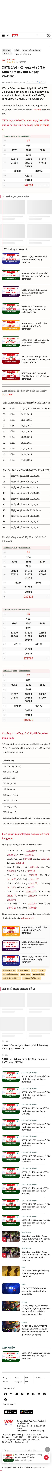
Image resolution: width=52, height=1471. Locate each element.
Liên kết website (41, 1378)
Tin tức (7, 50)
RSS (26, 1378)
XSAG (31, 875)
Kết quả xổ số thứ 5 (11, 974)
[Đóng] (48, 1453)
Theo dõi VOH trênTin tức (36, 82)
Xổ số (17, 50)
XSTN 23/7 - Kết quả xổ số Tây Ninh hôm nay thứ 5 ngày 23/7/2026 (36, 1143)
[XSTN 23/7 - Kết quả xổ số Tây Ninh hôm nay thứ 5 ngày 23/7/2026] (11, 1140)
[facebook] (5, 1394)
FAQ (26, 1382)
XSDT (10, 854)
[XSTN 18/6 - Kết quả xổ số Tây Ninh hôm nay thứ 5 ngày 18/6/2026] (11, 1220)
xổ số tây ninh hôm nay (12, 978)
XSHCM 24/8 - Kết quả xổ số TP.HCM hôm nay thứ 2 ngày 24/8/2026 (35, 276)
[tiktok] (16, 1394)
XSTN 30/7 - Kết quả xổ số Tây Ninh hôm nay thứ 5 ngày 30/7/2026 (36, 1127)
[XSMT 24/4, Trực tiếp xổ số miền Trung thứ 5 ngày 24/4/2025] (11, 945)
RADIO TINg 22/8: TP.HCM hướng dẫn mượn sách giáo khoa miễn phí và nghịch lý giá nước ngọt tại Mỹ (35, 1330)
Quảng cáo (6, 1378)
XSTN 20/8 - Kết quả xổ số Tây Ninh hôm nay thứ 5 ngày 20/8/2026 (36, 1079)
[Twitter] (44, 1394)
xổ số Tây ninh (24, 970)
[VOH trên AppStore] (11, 1412)
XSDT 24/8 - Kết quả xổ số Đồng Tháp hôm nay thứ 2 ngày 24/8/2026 (34, 309)
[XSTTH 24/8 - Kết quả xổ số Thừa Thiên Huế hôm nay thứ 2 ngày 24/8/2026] (11, 358)
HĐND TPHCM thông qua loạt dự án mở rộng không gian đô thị (34, 1291)
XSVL (10, 887)
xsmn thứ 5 (26, 974)
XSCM (28, 854)
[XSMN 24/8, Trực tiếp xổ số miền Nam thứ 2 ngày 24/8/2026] (11, 258)
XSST (30, 871)
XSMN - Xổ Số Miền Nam (31, 50)
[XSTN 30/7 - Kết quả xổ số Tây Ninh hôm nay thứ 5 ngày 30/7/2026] (11, 1124)
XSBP (10, 899)
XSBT (43, 858)
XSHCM (30, 850)
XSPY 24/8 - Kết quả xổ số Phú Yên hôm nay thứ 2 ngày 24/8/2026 (35, 376)
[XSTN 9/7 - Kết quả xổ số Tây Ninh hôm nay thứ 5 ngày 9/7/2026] (11, 1172)
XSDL (31, 903)
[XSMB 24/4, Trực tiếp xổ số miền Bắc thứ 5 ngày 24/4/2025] (11, 931)
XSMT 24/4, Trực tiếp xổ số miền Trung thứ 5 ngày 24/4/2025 (34, 944)
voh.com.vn (26, 918)
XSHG (10, 895)
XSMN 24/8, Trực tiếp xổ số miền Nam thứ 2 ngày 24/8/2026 (34, 259)
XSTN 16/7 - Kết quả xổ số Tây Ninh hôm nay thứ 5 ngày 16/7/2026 (36, 1159)
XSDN (32, 866)
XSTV (29, 887)
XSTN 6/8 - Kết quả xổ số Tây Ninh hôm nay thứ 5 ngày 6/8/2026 (35, 1111)
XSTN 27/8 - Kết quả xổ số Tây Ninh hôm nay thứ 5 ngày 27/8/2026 (36, 1355)
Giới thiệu (5, 1450)
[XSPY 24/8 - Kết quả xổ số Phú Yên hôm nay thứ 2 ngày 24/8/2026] (11, 375)
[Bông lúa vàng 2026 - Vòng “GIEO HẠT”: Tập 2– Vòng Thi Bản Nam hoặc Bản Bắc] (11, 1236)
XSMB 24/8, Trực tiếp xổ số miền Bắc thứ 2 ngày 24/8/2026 (34, 326)
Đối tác (5, 1382)
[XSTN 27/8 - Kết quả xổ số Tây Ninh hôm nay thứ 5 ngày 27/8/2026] (11, 1356)
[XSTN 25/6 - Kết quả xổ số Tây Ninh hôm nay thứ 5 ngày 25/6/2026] (11, 1204)
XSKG (31, 907)
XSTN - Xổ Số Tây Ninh (23, 54)
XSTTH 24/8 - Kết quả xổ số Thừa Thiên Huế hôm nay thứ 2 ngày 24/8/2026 (36, 359)
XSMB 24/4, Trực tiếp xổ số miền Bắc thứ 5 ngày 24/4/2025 (34, 930)
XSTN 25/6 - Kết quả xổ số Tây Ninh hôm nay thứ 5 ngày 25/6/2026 (36, 1207)
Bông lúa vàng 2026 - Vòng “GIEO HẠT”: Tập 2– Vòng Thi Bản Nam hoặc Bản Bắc (36, 1238)
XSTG (10, 907)
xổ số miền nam (9, 970)
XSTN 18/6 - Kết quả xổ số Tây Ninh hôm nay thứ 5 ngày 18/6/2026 (36, 1222)
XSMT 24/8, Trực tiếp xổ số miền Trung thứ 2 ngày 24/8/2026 (34, 292)
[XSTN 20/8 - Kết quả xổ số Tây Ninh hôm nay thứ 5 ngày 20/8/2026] (11, 1076)
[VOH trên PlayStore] (27, 1412)
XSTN (10, 879)
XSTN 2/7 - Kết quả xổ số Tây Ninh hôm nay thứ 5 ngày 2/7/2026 (35, 1191)
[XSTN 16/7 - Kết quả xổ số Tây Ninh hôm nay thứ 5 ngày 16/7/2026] (11, 1156)
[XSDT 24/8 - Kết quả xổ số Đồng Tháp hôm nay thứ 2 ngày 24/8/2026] (11, 308)
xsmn (42, 970)
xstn (34, 970)
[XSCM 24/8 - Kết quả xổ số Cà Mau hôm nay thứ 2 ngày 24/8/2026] (11, 341)
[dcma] (39, 1394)
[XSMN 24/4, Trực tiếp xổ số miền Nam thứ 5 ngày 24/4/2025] (11, 960)
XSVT (26, 858)
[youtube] (11, 1394)
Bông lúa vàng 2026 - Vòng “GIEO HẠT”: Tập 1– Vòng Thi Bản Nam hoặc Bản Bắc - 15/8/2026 (36, 1256)
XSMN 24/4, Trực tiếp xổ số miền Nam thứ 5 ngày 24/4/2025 (34, 959)
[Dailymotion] (5, 1400)
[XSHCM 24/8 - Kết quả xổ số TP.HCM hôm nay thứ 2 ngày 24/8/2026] (11, 275)
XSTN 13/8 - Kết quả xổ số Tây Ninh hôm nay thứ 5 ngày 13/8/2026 (36, 1095)
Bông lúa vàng (26, 1232)
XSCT (10, 871)
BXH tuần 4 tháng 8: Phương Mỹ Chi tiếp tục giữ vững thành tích (35, 1273)
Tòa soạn (18, 1378)
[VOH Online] (15, 36)
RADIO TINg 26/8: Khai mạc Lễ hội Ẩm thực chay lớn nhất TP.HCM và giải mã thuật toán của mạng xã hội (36, 1309)
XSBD (31, 883)
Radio (23, 1267)
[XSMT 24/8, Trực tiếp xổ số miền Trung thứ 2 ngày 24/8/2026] (11, 291)
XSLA (31, 895)
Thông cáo (18, 1382)
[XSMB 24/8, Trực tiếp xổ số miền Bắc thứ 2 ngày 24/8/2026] (11, 325)
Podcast (24, 1302)
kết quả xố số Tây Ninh (32, 978)
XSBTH (32, 879)
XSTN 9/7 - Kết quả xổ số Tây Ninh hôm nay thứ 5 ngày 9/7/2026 (35, 1175)
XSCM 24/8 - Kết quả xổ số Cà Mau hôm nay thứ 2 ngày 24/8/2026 (35, 342)
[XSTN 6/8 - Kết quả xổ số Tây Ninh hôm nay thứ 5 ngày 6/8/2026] (11, 1108)
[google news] (33, 1394)
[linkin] (28, 1394)
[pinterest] (22, 1394)
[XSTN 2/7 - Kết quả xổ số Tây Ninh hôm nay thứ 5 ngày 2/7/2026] (11, 1188)
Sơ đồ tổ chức (31, 1450)
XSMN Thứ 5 (7, 54)
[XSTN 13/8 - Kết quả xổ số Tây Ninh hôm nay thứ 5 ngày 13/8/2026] (11, 1092)
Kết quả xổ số (39, 974)
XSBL (18, 862)
